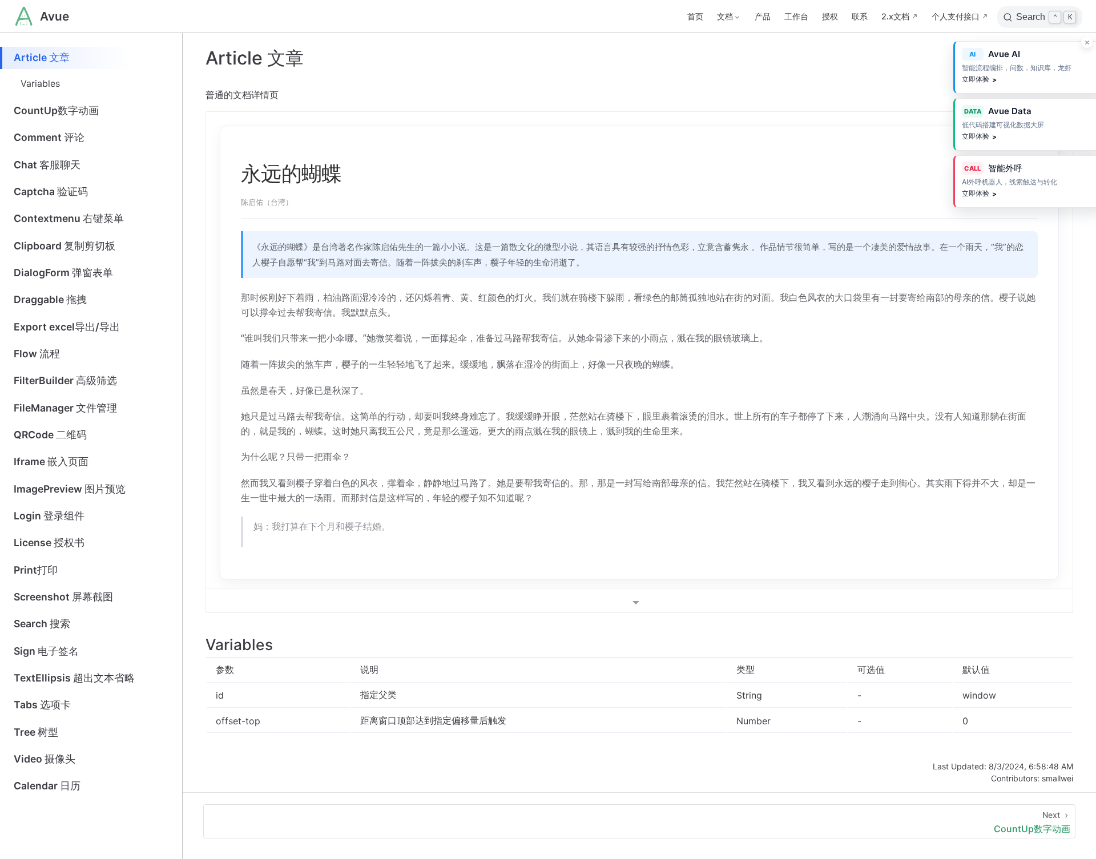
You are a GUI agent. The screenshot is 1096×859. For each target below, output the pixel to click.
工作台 (796, 16)
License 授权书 (49, 543)
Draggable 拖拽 (50, 299)
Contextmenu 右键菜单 (69, 218)
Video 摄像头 (44, 759)
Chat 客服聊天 (47, 165)
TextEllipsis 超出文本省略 (74, 678)
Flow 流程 (37, 354)
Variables (40, 83)
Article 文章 (42, 57)
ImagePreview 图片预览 (70, 489)
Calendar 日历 (47, 786)
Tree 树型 (36, 732)
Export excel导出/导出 (67, 327)
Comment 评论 (49, 137)
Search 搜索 (42, 624)
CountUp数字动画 (56, 110)
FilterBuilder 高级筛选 (65, 380)
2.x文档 (895, 16)
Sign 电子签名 (46, 651)
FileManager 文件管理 (65, 408)
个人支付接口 (956, 16)
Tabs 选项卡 (42, 705)
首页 (695, 16)
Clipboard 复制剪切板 (64, 246)
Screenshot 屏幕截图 (63, 597)
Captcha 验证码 (51, 191)
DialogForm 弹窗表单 (63, 273)
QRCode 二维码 (50, 435)
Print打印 (36, 570)
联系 (860, 16)
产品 (763, 16)
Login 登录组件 (49, 516)
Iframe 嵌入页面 (51, 461)
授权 (830, 16)
